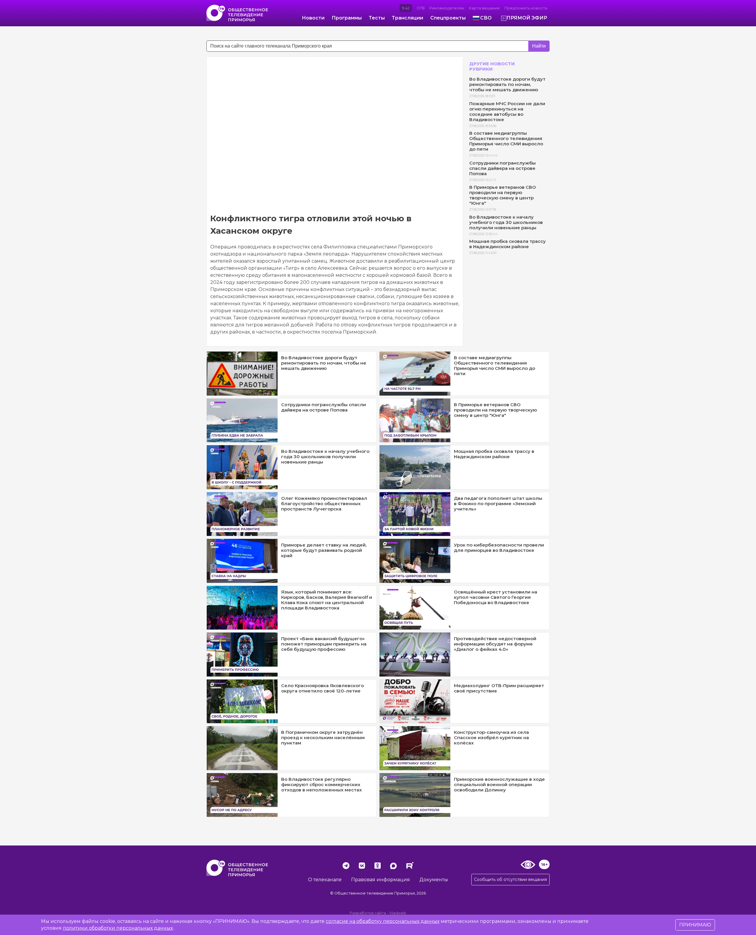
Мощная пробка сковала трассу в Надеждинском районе (507, 243)
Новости (313, 18)
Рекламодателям (446, 8)
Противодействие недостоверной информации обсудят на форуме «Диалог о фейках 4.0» (495, 644)
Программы (347, 18)
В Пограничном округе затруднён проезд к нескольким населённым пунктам (323, 737)
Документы (433, 879)
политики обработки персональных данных (118, 928)
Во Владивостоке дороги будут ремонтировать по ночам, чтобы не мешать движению (507, 84)
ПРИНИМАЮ (695, 925)
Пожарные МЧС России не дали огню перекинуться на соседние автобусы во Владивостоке (507, 111)
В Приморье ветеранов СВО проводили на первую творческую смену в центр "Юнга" (502, 195)
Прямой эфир (526, 18)
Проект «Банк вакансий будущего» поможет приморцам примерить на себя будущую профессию (323, 644)
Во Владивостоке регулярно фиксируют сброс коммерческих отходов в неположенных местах (321, 784)
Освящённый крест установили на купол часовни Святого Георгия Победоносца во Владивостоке (495, 597)
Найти (539, 45)
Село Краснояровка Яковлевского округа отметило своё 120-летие (322, 688)
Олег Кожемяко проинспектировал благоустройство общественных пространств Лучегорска (324, 503)
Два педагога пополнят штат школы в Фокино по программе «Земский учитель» (498, 503)
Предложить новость (525, 8)
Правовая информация (380, 879)
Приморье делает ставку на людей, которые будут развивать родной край (323, 550)
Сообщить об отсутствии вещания (510, 879)
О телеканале (325, 879)
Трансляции (407, 18)
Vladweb (397, 913)
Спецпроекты (448, 18)
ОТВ (421, 8)
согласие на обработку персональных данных (382, 921)
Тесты (377, 18)
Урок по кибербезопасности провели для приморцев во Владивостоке (499, 547)
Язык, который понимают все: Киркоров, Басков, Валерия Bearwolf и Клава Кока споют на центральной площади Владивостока (326, 600)
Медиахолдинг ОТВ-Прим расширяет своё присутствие (499, 688)
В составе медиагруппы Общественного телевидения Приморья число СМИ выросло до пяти (506, 141)
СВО (486, 18)
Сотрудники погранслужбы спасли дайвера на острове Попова (502, 168)
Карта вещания (484, 8)
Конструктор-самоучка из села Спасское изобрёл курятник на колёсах (491, 737)
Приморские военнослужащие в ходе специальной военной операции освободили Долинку (499, 784)
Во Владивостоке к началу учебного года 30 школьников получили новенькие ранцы (506, 222)
